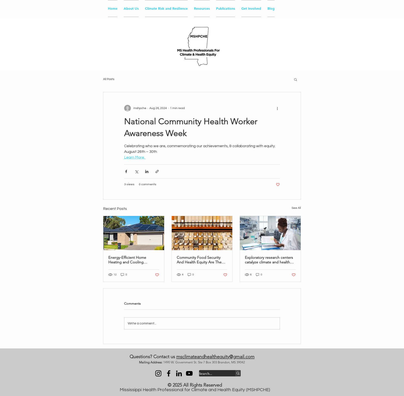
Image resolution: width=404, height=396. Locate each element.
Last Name (296, 101)
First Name (296, 85)
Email (290, 121)
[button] (399, 7)
